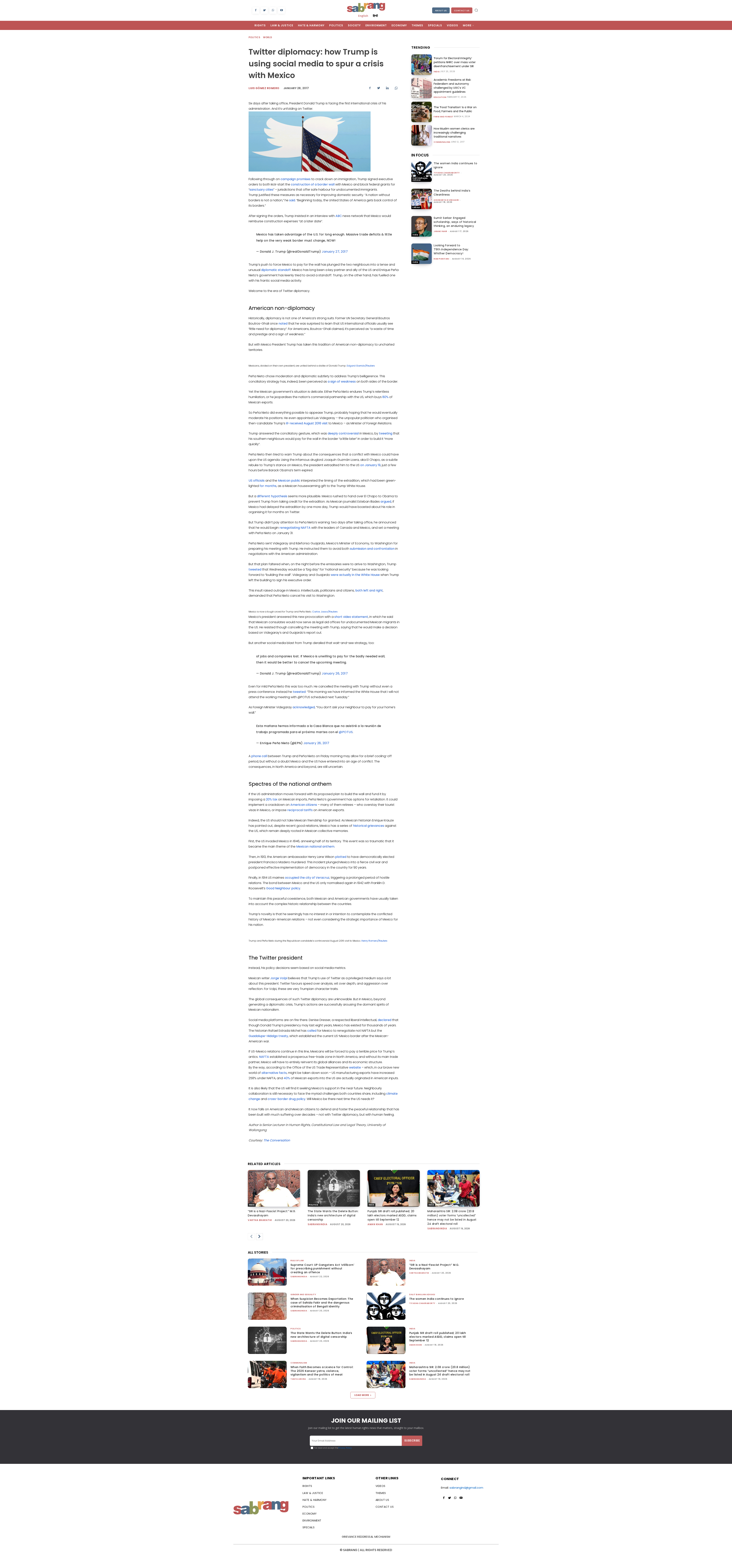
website (355, 1067)
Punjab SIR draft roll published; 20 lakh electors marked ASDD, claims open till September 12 (392, 1215)
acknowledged (304, 707)
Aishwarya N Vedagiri (446, 200)
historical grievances (368, 826)
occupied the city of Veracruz (307, 877)
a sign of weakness (342, 381)
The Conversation (276, 1140)
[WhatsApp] (273, 10)
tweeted (255, 569)
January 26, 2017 (335, 673)
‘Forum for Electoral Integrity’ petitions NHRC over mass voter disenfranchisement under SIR (455, 62)
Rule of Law (297, 1260)
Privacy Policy (345, 1447)
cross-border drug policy (286, 1099)
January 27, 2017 (335, 251)
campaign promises (296, 179)
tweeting (385, 433)
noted (283, 323)
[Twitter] (264, 10)
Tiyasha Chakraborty (447, 172)
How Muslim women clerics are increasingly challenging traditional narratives (454, 133)
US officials (257, 480)
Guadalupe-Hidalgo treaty (268, 1036)
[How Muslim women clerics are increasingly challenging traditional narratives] (421, 135)
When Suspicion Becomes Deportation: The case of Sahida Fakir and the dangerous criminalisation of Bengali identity (322, 1302)
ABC (339, 216)
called (311, 1030)
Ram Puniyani (441, 258)
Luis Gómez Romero (264, 88)
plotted (340, 857)
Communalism (442, 142)
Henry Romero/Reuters (374, 940)
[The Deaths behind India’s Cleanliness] (421, 199)
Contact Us (462, 10)
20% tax (271, 799)
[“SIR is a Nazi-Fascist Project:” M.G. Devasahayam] (274, 1188)
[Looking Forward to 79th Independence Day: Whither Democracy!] (421, 253)
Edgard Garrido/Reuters (361, 365)
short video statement (351, 617)
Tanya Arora (298, 1379)
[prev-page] (251, 1236)
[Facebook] (255, 10)
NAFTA (264, 1057)
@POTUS (346, 732)
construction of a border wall (313, 184)
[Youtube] (281, 10)
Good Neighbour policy (283, 888)
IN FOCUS (420, 155)
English (363, 16)
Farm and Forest (443, 117)
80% (385, 397)
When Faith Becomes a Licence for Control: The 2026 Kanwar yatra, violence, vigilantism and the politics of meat (322, 1370)
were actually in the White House (355, 575)
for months (268, 486)
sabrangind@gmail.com (466, 1488)
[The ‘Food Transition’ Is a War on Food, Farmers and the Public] (421, 112)
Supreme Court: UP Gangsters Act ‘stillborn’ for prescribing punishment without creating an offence (322, 1268)
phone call (259, 756)
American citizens (303, 805)
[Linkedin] (387, 88)
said (292, 200)
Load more (361, 1395)
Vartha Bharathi (260, 1220)
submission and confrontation (372, 548)
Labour (416, 207)
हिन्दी (375, 16)
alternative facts (274, 1073)
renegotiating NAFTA (295, 527)
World (267, 37)
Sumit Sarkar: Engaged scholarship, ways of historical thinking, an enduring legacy (455, 222)
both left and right (369, 590)
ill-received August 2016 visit (307, 423)
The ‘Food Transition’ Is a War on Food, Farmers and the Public (455, 109)
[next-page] (259, 1236)
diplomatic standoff (276, 270)
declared (384, 1020)
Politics (254, 37)
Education (440, 97)
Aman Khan (375, 1224)
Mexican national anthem (315, 846)
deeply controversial (343, 433)
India (437, 72)
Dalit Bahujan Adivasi (420, 179)
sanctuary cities (261, 189)
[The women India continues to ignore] (421, 171)
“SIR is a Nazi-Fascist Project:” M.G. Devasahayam (434, 1267)
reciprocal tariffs (300, 810)
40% (287, 1078)
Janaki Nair (440, 231)
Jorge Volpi (278, 978)
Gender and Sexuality (303, 1294)
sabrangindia (317, 1224)
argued (385, 501)
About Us (441, 10)
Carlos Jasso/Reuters (325, 611)
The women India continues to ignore (436, 1299)
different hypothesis (272, 496)
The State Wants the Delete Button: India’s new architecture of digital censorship (333, 1215)
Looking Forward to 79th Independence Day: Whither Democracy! (451, 249)
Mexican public (289, 480)
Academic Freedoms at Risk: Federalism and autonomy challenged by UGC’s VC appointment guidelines (452, 86)
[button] (476, 10)
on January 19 (370, 465)
